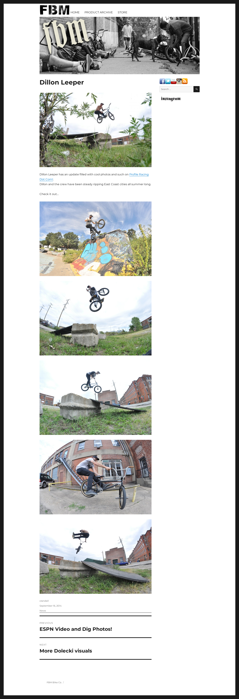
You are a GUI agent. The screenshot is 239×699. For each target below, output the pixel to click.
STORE (122, 12)
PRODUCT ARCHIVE (99, 12)
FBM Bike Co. (54, 682)
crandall (44, 600)
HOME (75, 12)
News (43, 610)
